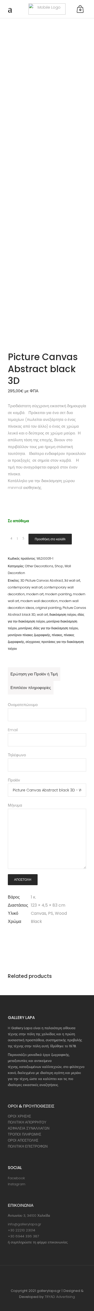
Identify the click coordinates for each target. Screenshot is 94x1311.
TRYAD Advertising (60, 1296)
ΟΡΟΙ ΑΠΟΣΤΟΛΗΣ (23, 1140)
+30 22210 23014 (21, 1230)
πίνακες (57, 635)
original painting (48, 607)
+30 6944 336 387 (23, 1236)
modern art (35, 594)
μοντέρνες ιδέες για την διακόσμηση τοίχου (48, 628)
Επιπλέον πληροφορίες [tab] (30, 687)
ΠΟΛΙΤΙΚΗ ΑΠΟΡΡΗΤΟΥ (27, 1122)
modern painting (58, 594)
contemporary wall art (25, 587)
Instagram (16, 1184)
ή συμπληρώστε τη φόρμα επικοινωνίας (38, 1242)
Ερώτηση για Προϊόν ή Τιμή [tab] (34, 674)
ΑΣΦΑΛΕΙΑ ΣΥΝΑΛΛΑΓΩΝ (28, 1128)
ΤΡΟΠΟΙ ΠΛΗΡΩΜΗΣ (24, 1134)
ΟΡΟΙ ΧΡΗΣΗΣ (19, 1116)
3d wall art (72, 580)
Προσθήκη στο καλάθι (50, 539)
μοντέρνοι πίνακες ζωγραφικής (29, 635)
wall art (42, 614)
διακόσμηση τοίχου (62, 614)
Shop (59, 566)
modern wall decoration (39, 601)
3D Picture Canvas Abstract (41, 580)
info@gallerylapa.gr (24, 1224)
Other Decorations (39, 566)
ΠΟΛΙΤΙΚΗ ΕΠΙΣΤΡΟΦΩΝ (28, 1146)
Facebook (16, 1178)
